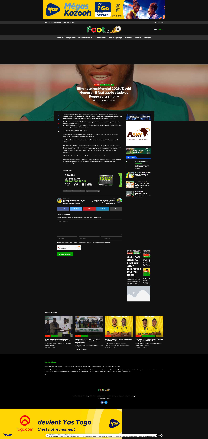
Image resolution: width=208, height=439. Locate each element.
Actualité (96, 84)
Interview (121, 396)
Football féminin (101, 396)
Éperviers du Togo (91, 191)
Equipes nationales (105, 84)
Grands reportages (112, 396)
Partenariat (136, 253)
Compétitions (81, 396)
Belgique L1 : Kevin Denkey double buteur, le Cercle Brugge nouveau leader (143, 194)
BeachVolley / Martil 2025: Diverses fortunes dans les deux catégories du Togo (143, 175)
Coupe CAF (146, 273)
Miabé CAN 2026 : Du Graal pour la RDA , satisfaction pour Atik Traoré (134, 266)
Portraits (127, 396)
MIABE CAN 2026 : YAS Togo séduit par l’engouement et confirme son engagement (149, 261)
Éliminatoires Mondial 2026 (78, 191)
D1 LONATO (146, 275)
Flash (112, 84)
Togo (98, 191)
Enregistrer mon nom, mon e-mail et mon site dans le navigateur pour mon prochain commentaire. (84, 242)
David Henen (67, 191)
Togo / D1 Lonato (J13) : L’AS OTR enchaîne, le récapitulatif (142, 184)
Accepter (159, 435)
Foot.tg (97, 100)
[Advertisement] (104, 52)
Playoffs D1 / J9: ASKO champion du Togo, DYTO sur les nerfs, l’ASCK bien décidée (143, 165)
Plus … (46, 375)
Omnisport (133, 396)
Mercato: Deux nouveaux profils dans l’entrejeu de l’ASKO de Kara (148, 279)
